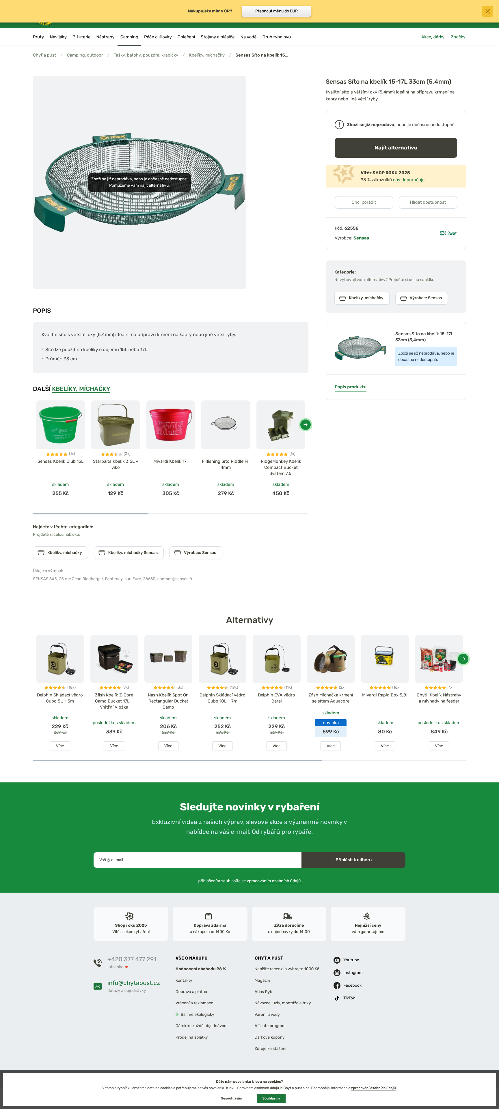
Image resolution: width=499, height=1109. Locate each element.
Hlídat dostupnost (428, 202)
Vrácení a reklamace (194, 1003)
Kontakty (184, 980)
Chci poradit (364, 202)
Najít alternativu (396, 148)
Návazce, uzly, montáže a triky (283, 1003)
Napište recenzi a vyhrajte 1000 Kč (287, 969)
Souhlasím (271, 1098)
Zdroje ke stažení (270, 1048)
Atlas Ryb (263, 991)
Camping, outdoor (85, 55)
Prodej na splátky (192, 1037)
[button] (305, 424)
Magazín (262, 980)
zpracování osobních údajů (373, 1088)
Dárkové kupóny (270, 1037)
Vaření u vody (267, 1014)
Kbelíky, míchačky (207, 55)
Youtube (351, 960)
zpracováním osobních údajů (274, 880)
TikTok (349, 998)
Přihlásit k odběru (354, 859)
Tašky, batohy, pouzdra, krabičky (146, 55)
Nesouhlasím (231, 1098)
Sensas (361, 238)
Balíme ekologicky (197, 1014)
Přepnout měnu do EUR (276, 11)
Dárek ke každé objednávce (201, 1025)
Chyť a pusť (44, 55)
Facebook (352, 985)
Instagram (352, 973)
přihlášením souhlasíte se (249, 880)
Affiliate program (270, 1025)
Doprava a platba (191, 991)
